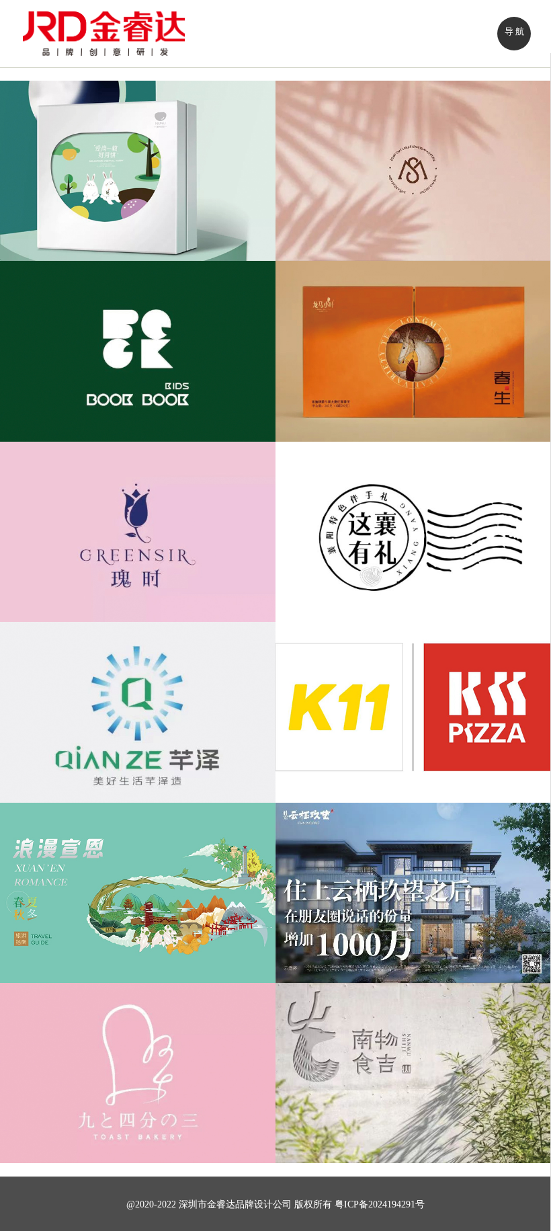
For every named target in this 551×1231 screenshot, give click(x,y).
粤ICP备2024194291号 (380, 1204)
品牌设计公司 (263, 1204)
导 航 (514, 31)
